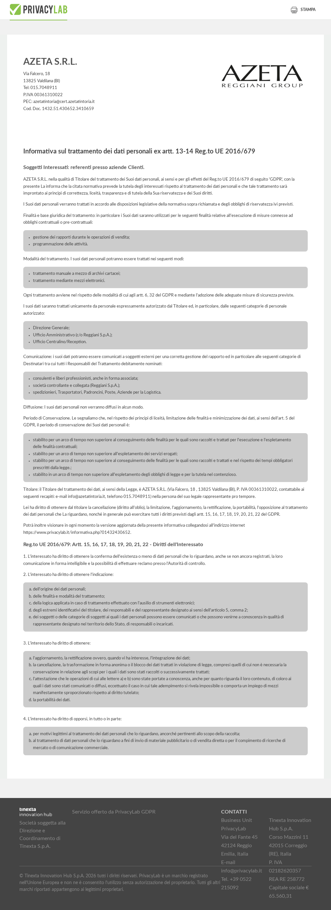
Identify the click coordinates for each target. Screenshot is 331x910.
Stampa (308, 10)
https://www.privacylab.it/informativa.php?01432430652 (76, 532)
